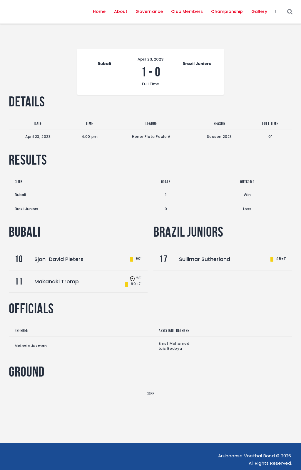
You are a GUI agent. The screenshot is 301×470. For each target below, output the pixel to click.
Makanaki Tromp (56, 281)
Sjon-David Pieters (58, 259)
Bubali (20, 194)
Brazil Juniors (26, 208)
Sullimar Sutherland (204, 259)
